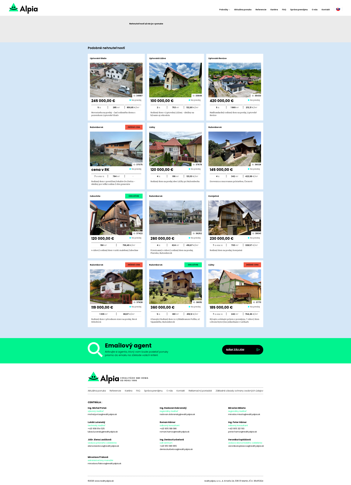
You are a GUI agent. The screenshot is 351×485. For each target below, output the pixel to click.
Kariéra (274, 9)
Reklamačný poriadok (200, 390)
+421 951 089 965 (168, 445)
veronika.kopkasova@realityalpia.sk (246, 445)
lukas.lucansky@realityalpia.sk (103, 431)
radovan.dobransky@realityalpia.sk (177, 414)
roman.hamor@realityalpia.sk (174, 431)
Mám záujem (235, 350)
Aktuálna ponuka (242, 9)
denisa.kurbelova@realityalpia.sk (176, 449)
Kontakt (326, 9)
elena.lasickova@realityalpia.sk (103, 445)
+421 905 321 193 (236, 428)
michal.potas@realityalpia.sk (102, 414)
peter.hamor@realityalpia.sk (242, 431)
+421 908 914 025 (96, 428)
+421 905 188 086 (168, 428)
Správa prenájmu (299, 9)
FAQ (284, 9)
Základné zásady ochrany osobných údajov (239, 390)
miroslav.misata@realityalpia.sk (244, 414)
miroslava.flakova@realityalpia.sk (104, 463)
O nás (315, 9)
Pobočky (223, 9)
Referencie (261, 9)
